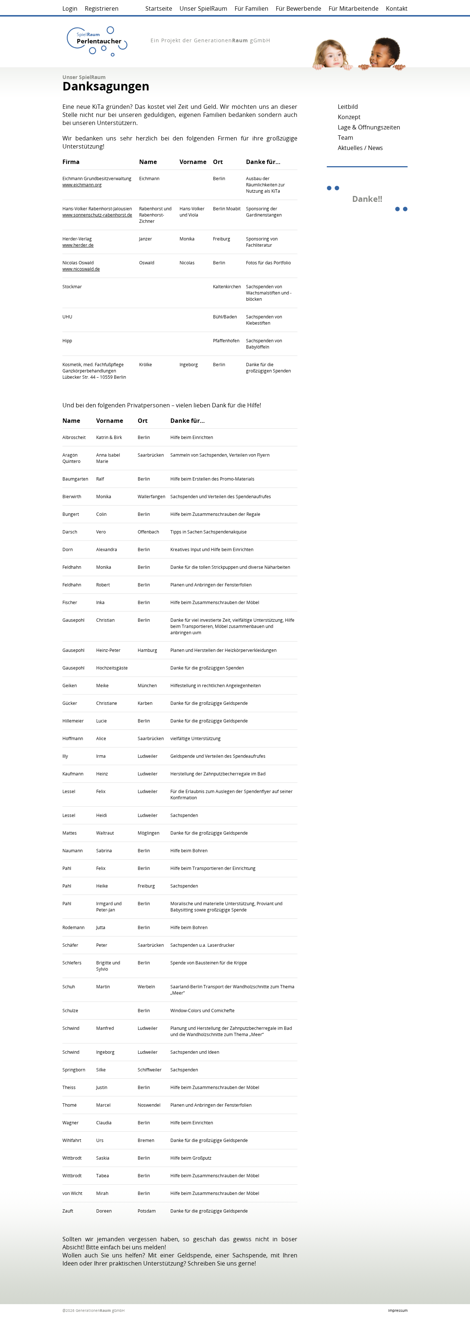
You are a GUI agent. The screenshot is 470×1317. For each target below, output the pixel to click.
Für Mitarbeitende (354, 8)
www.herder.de (78, 245)
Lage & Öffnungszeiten (369, 127)
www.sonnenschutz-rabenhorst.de (97, 215)
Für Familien (251, 8)
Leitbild (348, 107)
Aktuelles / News (360, 148)
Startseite (158, 8)
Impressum (398, 1310)
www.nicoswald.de (81, 269)
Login (69, 8)
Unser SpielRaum (203, 8)
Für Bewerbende (298, 8)
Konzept (349, 117)
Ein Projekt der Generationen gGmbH (210, 40)
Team (345, 137)
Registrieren (102, 8)
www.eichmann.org (82, 185)
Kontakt (397, 8)
